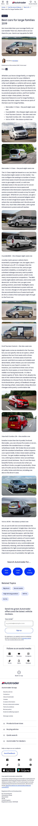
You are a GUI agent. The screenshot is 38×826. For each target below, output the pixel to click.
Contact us (6, 694)
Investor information (9, 702)
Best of (4, 16)
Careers (5, 699)
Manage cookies (8, 716)
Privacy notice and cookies (11, 704)
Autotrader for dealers (16, 741)
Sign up (19, 630)
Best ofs (26, 7)
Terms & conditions (8, 707)
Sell (7, 4)
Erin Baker (15, 60)
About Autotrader (8, 697)
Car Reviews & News (14, 7)
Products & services (14, 724)
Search (35, 4)
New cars (6, 572)
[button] (19, 46)
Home (3, 7)
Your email (8, 619)
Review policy (7, 709)
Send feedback (9, 753)
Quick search (11, 735)
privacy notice (26, 638)
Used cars (18, 572)
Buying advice (12, 729)
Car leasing (29, 572)
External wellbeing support (11, 712)
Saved (31, 4)
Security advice (7, 692)
